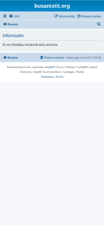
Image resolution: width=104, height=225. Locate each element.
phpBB (49, 67)
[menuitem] (14, 16)
